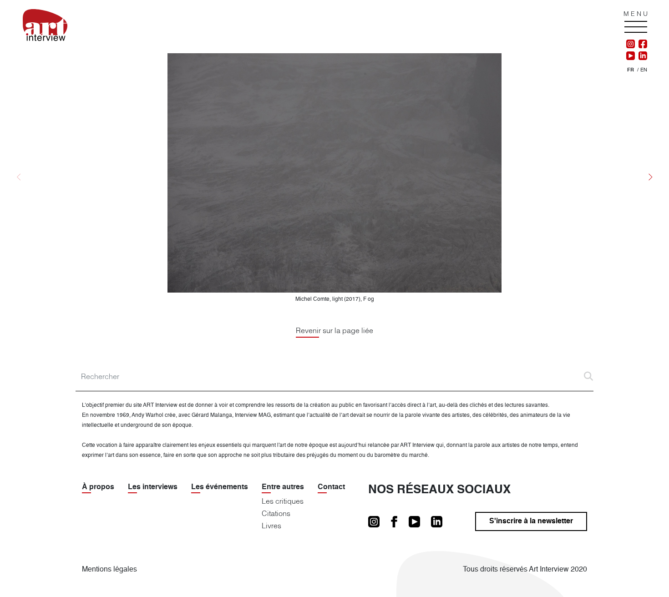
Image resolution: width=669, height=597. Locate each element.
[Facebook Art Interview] (641, 44)
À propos (98, 487)
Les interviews (152, 487)
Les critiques (283, 501)
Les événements (219, 487)
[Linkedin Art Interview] (641, 56)
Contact (331, 487)
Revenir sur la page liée (334, 330)
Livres (271, 525)
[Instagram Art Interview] (630, 44)
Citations (276, 513)
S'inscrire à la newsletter (531, 521)
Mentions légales (109, 569)
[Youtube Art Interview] (630, 56)
